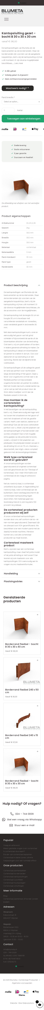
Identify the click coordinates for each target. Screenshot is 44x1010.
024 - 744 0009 (9, 952)
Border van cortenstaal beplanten (17, 854)
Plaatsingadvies (13, 581)
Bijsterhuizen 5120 (10, 927)
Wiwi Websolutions (26, 1003)
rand (8, 371)
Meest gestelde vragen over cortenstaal (20, 848)
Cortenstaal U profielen (13, 880)
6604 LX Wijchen (10, 930)
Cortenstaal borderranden (14, 874)
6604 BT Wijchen (10, 918)
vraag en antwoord (27, 476)
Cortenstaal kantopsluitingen (15, 877)
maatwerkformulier (25, 564)
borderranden (25, 51)
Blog (5, 896)
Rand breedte (8, 97)
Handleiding (11, 573)
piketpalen (8, 443)
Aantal (19, 110)
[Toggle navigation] (6, 19)
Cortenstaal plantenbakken (14, 871)
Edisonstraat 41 (9, 915)
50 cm (17, 446)
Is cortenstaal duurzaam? (14, 851)
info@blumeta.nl (10, 949)
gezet (37, 368)
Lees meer (18, 63)
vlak (18, 386)
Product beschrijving (16, 285)
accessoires (12, 310)
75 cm (26, 446)
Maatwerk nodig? (16, 88)
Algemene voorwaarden (22, 983)
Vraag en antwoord (11, 845)
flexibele (7, 380)
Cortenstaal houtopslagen (14, 883)
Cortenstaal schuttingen (13, 886)
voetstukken (9, 363)
